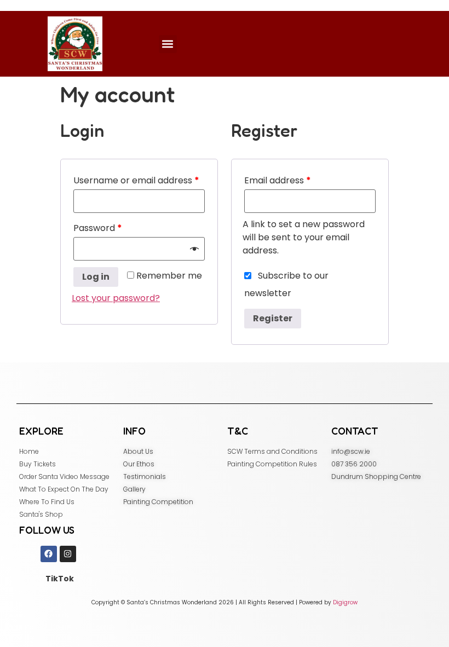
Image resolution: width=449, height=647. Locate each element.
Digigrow (345, 602)
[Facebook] (49, 554)
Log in (96, 276)
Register (272, 318)
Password (97, 228)
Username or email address (136, 180)
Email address (277, 180)
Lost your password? (116, 298)
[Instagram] (68, 554)
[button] (168, 44)
